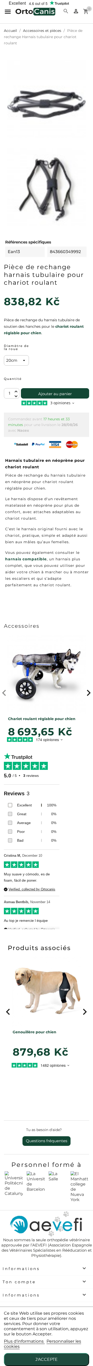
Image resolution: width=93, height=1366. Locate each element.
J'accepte (46, 1359)
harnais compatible (26, 559)
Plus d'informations (24, 1341)
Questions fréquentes (46, 1140)
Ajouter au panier (55, 393)
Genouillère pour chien (34, 1032)
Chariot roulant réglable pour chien (41, 718)
